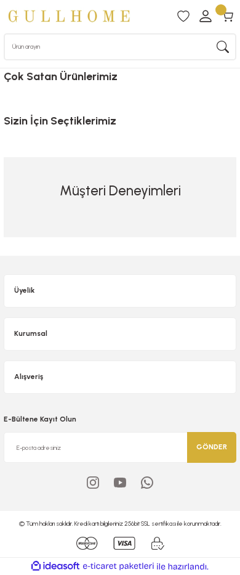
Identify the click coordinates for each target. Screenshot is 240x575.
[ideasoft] (55, 566)
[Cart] (227, 16)
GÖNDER (211, 446)
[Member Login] (205, 16)
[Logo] (69, 16)
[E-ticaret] (118, 566)
